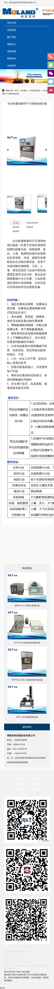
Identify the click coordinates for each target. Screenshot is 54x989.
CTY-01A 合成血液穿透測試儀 (27, 642)
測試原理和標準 (32, 223)
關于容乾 (11, 37)
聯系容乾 (11, 58)
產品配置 (16, 231)
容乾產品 (11, 29)
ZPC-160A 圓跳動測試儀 (27, 717)
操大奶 (2, 987)
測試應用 (16, 223)
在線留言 (11, 65)
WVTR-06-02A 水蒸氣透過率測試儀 (27, 679)
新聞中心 (11, 44)
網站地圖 (26, 971)
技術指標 (29, 227)
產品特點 (16, 227)
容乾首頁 (11, 22)
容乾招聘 (11, 51)
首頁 (16, 90)
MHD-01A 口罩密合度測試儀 (27, 605)
